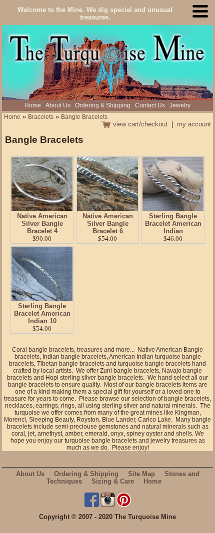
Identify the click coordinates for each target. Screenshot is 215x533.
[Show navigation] (202, 13)
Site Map (141, 474)
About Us (58, 105)
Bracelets (41, 116)
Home (32, 105)
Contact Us (150, 105)
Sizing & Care (113, 481)
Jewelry (180, 105)
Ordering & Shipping (102, 105)
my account (194, 124)
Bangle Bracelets (84, 116)
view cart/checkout (140, 124)
